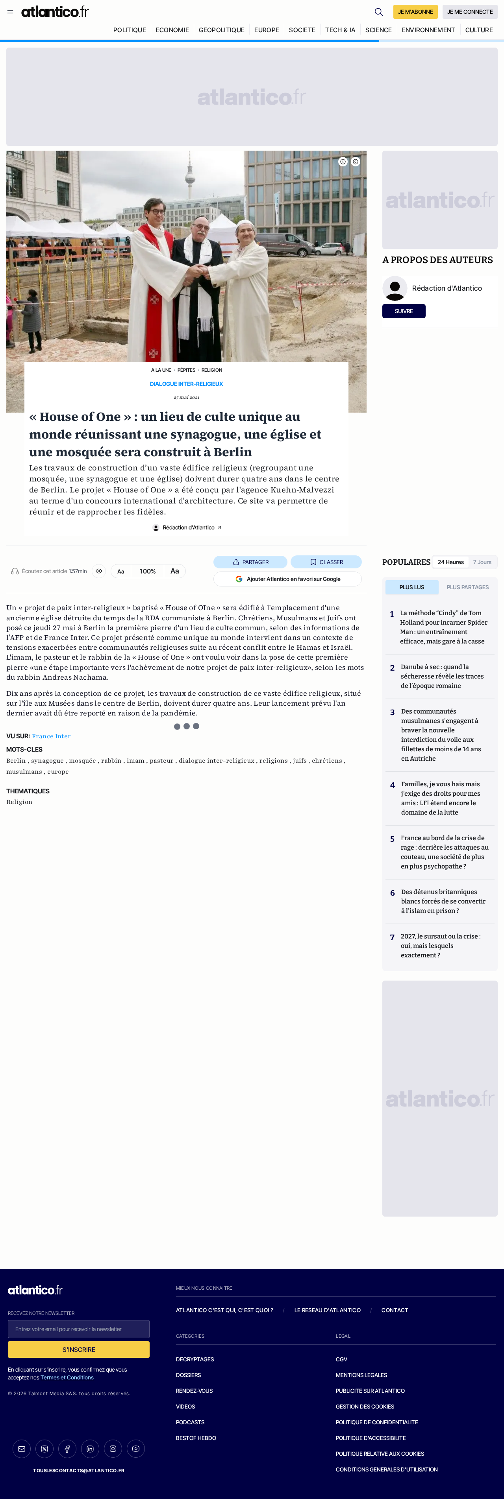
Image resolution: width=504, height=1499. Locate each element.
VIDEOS (185, 1406)
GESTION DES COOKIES (365, 1406)
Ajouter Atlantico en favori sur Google (294, 578)
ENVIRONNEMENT (429, 30)
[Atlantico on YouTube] (136, 1449)
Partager (256, 562)
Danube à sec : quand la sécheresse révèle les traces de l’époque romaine (442, 676)
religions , (276, 760)
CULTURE (479, 30)
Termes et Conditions (67, 1377)
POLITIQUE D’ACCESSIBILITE (371, 1437)
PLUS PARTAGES (468, 587)
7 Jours (482, 562)
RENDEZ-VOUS (194, 1390)
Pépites (186, 370)
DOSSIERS (188, 1375)
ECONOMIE (172, 30)
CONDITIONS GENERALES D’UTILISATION (387, 1469)
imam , (138, 760)
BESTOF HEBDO (196, 1437)
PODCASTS (190, 1422)
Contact (395, 1310)
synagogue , (50, 760)
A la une (161, 370)
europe (58, 771)
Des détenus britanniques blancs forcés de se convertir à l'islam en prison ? (443, 901)
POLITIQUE (129, 30)
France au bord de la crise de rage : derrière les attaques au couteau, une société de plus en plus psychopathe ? (445, 852)
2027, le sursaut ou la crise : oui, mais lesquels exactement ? (441, 946)
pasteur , (164, 760)
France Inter (51, 736)
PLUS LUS (412, 587)
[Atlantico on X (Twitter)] (44, 1449)
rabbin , (114, 760)
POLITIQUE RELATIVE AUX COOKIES (380, 1453)
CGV (341, 1359)
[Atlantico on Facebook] (67, 1449)
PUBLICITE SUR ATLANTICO (370, 1390)
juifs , (302, 760)
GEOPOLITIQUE (222, 30)
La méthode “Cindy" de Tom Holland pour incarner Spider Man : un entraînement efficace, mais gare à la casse (443, 627)
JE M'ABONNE (415, 11)
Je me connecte (470, 11)
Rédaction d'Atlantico (189, 527)
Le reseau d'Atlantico (328, 1310)
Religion (212, 370)
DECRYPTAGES (195, 1359)
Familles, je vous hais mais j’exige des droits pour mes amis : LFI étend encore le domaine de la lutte (440, 798)
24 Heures (451, 562)
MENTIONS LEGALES (361, 1375)
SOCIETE (302, 30)
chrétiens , (329, 760)
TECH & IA (340, 30)
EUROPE (266, 30)
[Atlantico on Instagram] (113, 1449)
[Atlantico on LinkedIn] (90, 1449)
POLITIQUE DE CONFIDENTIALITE (377, 1422)
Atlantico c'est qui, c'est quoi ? (225, 1310)
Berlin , (18, 760)
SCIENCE (378, 30)
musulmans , (26, 771)
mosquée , (85, 760)
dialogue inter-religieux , (219, 760)
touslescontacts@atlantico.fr (78, 1470)
